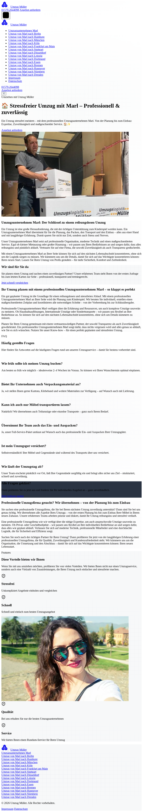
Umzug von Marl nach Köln (24, 43)
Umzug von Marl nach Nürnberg (26, 71)
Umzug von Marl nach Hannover (26, 68)
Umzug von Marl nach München (26, 40)
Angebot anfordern (30, 9)
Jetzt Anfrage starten (12, 495)
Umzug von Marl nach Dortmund (26, 58)
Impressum (14, 77)
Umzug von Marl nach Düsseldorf (27, 52)
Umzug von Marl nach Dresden (25, 74)
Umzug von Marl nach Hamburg (26, 36)
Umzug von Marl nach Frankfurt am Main (31, 46)
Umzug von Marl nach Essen (24, 62)
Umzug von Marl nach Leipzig (25, 55)
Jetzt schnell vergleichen (14, 282)
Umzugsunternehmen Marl (23, 30)
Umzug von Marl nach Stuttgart (25, 49)
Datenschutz (15, 81)
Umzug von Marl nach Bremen (25, 65)
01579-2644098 (10, 9)
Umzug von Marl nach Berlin (24, 33)
